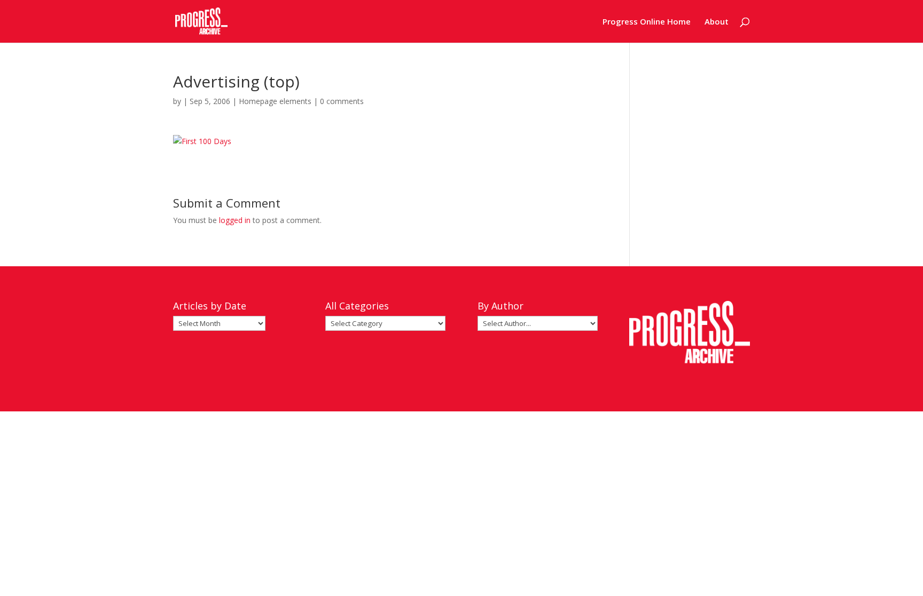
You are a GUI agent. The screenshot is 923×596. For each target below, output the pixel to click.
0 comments (342, 101)
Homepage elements (275, 101)
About (717, 22)
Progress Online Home (647, 22)
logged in (235, 220)
